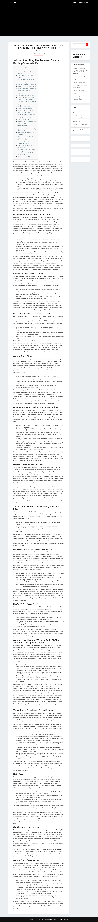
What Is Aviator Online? (24, 119)
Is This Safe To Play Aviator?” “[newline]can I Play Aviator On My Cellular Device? (27, 128)
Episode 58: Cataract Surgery (80, 120)
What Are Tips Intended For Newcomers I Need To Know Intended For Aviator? (25, 141)
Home (74, 2)
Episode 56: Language (78, 129)
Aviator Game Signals (23, 83)
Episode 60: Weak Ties (78, 111)
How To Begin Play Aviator (25, 118)
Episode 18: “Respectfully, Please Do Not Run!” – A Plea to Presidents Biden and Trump (80, 84)
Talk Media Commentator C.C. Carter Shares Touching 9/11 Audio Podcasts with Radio (80, 70)
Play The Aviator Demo (24, 107)
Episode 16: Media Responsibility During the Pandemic (79, 98)
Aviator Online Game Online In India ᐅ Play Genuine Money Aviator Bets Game (38, 48)
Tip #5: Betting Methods (24, 156)
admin (35, 53)
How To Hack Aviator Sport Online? (27, 84)
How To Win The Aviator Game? (26, 95)
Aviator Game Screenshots (25, 108)
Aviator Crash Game (23, 125)
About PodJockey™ (83, 2)
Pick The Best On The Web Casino (27, 86)
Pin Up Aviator (21, 105)
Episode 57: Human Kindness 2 (80, 124)
